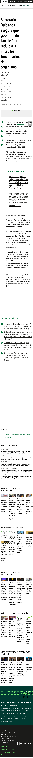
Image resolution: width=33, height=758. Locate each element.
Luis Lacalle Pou (6, 437)
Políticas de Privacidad (7, 749)
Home (3, 703)
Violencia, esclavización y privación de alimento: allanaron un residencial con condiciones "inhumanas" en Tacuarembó (15, 464)
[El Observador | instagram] (24, 694)
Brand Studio (26, 708)
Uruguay (4, 1)
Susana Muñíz (21, 124)
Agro (18, 708)
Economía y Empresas (8, 708)
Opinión (3, 713)
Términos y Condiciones (8, 752)
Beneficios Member (18, 703)
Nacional (27, 5)
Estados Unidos (6, 721)
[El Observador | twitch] (31, 697)
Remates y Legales (21, 713)
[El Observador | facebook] (21, 694)
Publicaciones (21, 716)
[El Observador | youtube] (28, 694)
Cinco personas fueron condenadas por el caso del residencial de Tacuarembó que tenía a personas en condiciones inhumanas (16, 471)
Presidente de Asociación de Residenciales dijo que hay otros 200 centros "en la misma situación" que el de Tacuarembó (16, 458)
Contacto (3, 755)
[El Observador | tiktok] (31, 694)
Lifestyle (28, 711)
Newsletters (5, 718)
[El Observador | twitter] (18, 694)
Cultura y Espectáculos (15, 711)
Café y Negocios (14, 705)
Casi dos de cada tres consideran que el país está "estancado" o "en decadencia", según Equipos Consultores (16, 477)
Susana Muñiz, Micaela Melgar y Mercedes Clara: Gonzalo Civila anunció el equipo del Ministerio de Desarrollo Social (16, 452)
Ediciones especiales (8, 716)
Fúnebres (10, 713)
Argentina (12, 1)
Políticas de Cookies (6, 747)
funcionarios (5, 434)
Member (8, 703)
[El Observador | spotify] (24, 697)
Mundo (3, 711)
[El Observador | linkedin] (20, 697)
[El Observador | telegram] (28, 697)
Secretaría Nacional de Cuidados (20, 434)
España (22, 718)
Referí (28, 703)
